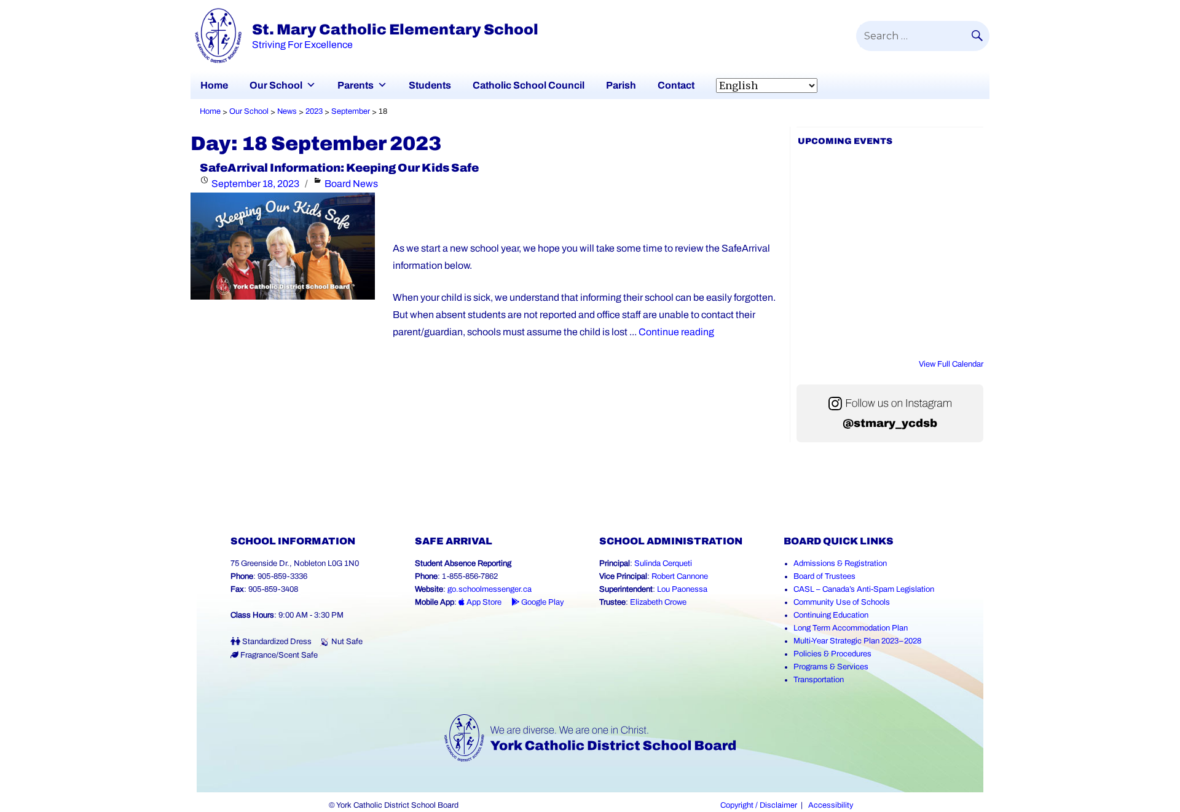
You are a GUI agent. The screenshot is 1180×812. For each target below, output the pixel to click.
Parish (621, 85)
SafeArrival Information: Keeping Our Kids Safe (339, 168)
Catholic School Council (528, 85)
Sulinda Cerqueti (663, 563)
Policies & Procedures (832, 654)
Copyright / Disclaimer (758, 805)
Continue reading (676, 332)
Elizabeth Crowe (658, 602)
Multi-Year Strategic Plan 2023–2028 (857, 641)
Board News (351, 183)
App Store (483, 602)
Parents (355, 85)
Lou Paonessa (682, 589)
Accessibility (830, 805)
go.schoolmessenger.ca (489, 589)
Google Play (541, 602)
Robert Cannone (679, 576)
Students (430, 85)
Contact (676, 85)
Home (214, 85)
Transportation (818, 679)
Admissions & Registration (840, 563)
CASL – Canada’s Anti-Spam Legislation (863, 589)
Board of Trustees (824, 576)
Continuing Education (830, 615)
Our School (276, 85)
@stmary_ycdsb (890, 423)
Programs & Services (830, 667)
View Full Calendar (951, 364)
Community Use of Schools (841, 602)
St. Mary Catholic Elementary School (395, 30)
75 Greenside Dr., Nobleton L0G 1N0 (294, 563)
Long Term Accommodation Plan (850, 628)
